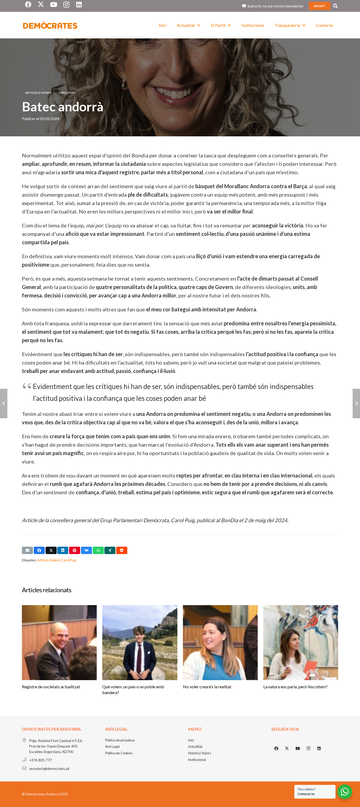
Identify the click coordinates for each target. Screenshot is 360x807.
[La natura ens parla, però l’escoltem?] (300, 642)
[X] (287, 749)
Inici (191, 740)
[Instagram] (308, 749)
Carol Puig (68, 560)
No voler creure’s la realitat (207, 686)
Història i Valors (199, 753)
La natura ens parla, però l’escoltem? (295, 686)
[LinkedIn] (319, 749)
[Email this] (27, 550)
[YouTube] (298, 749)
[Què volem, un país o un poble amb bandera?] (139, 642)
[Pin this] (74, 550)
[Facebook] (276, 749)
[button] (335, 6)
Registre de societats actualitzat (51, 686)
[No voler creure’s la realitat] (220, 642)
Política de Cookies (119, 753)
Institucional (197, 760)
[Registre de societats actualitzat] (59, 642)
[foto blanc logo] (50, 25)
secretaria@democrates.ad (49, 769)
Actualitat (195, 747)
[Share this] (39, 550)
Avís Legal (112, 747)
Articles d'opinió (48, 560)
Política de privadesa (120, 740)
